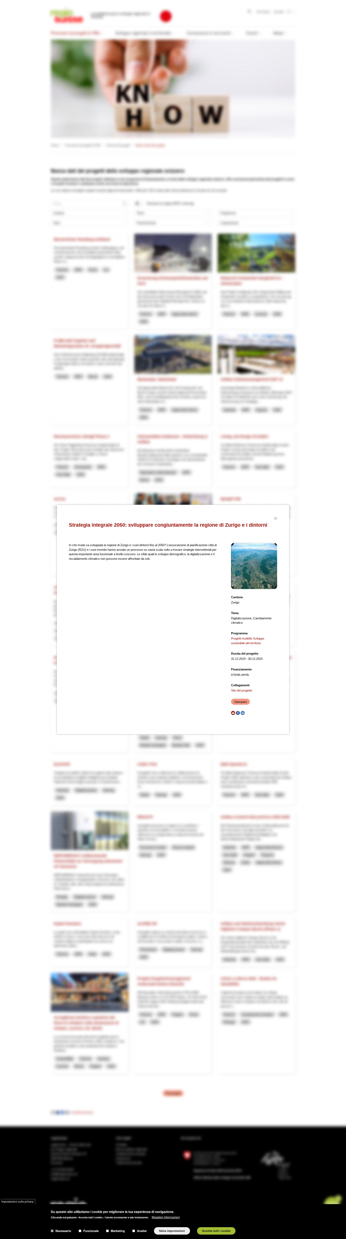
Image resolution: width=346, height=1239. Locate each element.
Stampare (240, 702)
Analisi (142, 1231)
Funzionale (91, 1231)
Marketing (118, 1231)
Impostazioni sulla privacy (17, 1202)
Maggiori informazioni (166, 1217)
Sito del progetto (241, 690)
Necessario (63, 1231)
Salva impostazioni (172, 1230)
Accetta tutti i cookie (216, 1230)
